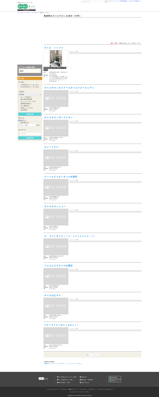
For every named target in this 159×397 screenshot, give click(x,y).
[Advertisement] (91, 7)
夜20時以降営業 (26, 99)
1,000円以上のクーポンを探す (67, 377)
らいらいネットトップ (52, 389)
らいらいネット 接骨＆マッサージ (69, 389)
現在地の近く (25, 122)
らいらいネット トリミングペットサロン (79, 391)
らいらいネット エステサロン (87, 389)
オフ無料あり (25, 106)
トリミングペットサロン (74, 363)
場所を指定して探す (64, 382)
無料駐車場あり (26, 103)
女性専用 (24, 110)
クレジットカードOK (28, 101)
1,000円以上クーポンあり (30, 85)
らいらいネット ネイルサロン (104, 389)
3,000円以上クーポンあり (30, 87)
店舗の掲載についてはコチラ (127, 1)
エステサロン (61, 363)
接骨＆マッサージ (50, 363)
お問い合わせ (85, 382)
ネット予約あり (26, 97)
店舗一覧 (83, 377)
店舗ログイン (139, 1)
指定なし (23, 120)
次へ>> (96, 355)
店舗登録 (114, 377)
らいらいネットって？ (114, 1)
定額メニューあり (27, 108)
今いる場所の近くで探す (65, 379)
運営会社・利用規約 (87, 379)
